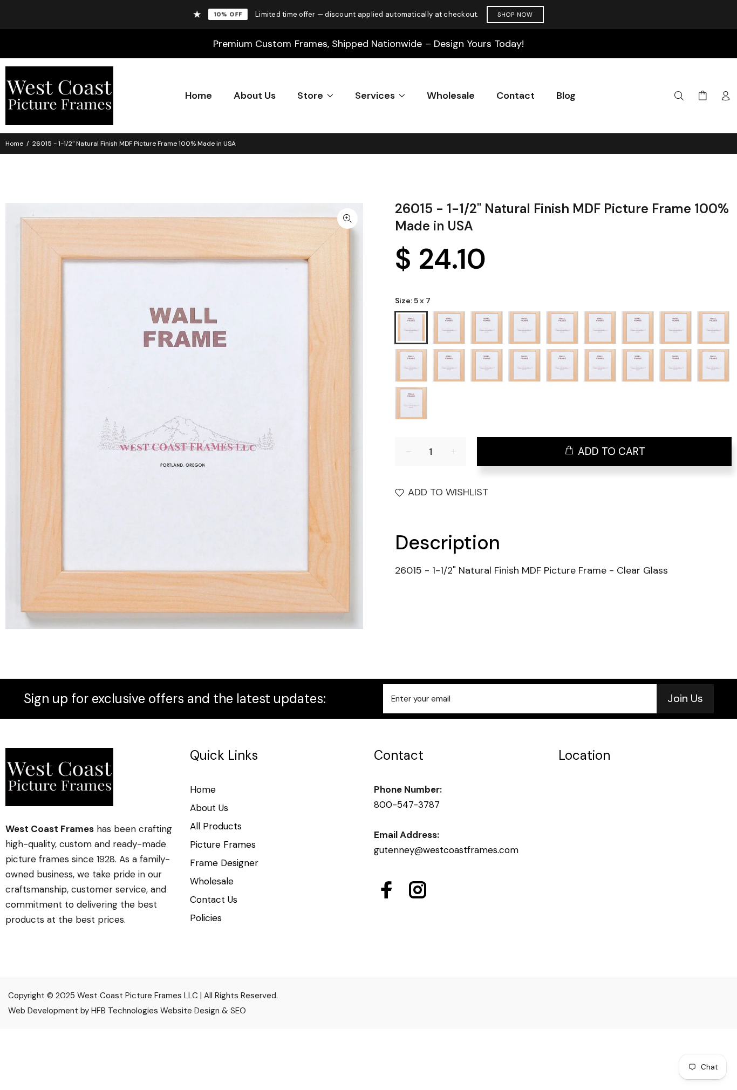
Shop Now (515, 14)
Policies (206, 918)
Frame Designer (224, 863)
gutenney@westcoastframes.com (446, 850)
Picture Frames (223, 844)
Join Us (685, 698)
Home (14, 143)
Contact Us (213, 899)
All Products (216, 826)
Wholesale (212, 881)
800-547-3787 (407, 804)
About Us (209, 808)
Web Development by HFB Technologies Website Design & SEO (127, 1010)
